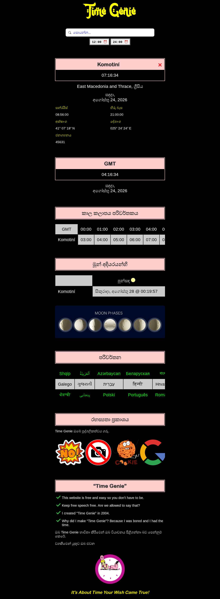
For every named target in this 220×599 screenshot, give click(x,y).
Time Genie (110, 11)
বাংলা (163, 373)
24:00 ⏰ (120, 42)
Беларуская (138, 373)
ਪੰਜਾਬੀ (64, 394)
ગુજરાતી (84, 384)
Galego (65, 384)
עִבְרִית (109, 384)
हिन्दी (138, 384)
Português (138, 394)
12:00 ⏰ (99, 42)
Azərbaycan (108, 373)
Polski (109, 394)
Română (163, 394)
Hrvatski (163, 384)
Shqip (64, 373)
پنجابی (84, 394)
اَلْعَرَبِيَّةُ (85, 373)
